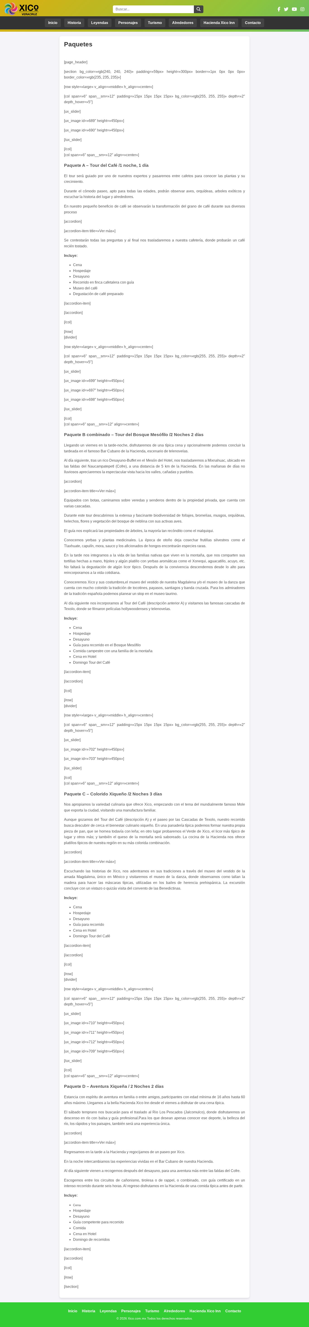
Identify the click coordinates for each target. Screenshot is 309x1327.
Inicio (52, 23)
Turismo (155, 23)
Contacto (253, 23)
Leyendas (99, 23)
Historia (74, 23)
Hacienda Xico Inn (219, 23)
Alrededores (182, 23)
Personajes (128, 23)
